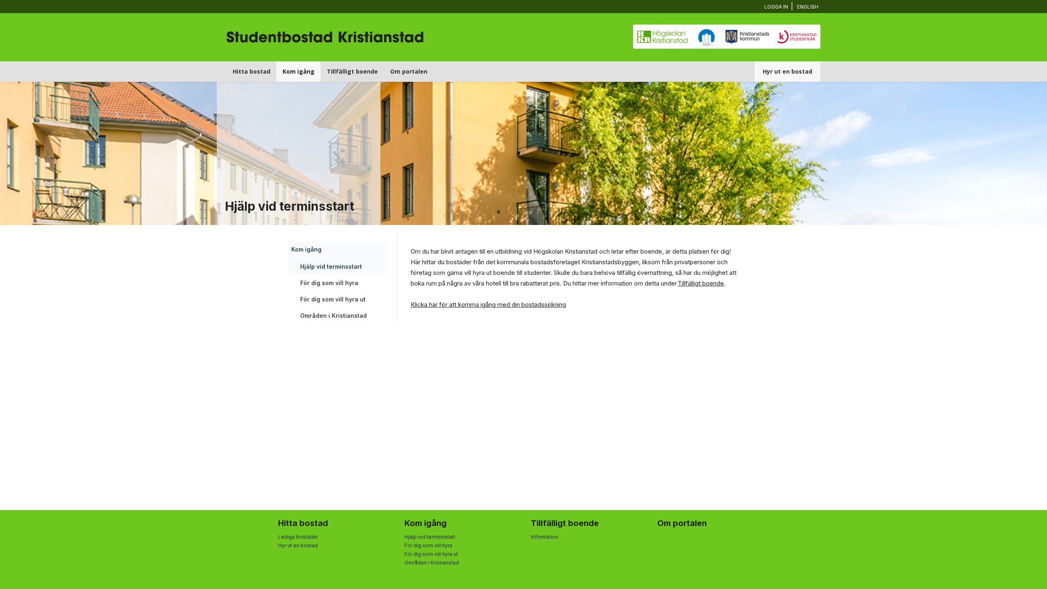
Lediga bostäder (298, 537)
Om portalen (408, 71)
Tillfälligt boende (352, 71)
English (807, 7)
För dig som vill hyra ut (333, 299)
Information (544, 537)
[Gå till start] (325, 25)
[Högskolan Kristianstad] (662, 38)
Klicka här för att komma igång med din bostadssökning (488, 304)
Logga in (776, 7)
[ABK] (706, 38)
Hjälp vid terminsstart (331, 266)
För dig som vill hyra (329, 282)
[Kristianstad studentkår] (797, 37)
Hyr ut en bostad (787, 71)
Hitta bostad (251, 71)
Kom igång (299, 71)
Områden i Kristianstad (333, 315)
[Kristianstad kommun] (747, 37)
